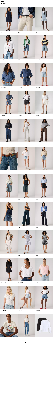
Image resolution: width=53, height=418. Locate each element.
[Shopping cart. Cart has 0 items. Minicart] (51, 1)
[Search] (50, 1)
